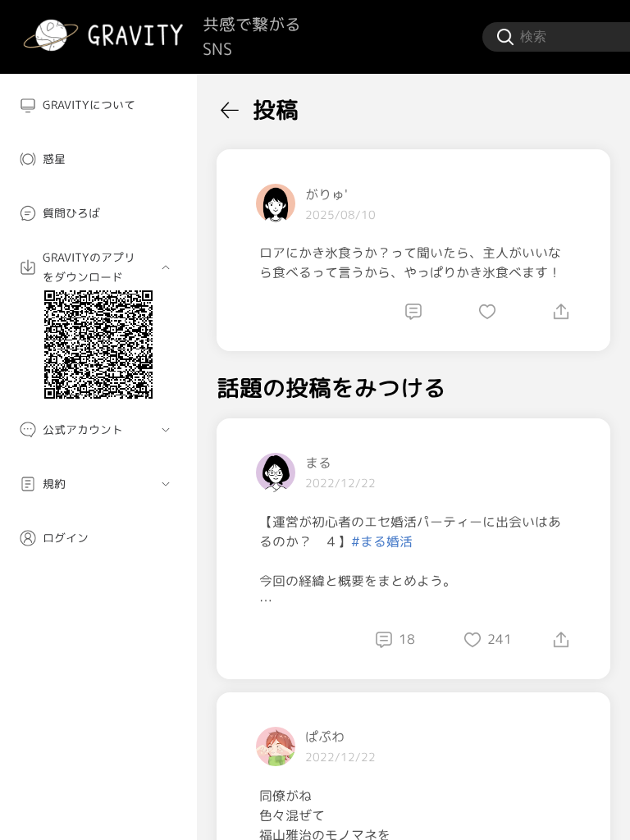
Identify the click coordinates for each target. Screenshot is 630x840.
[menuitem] (98, 105)
